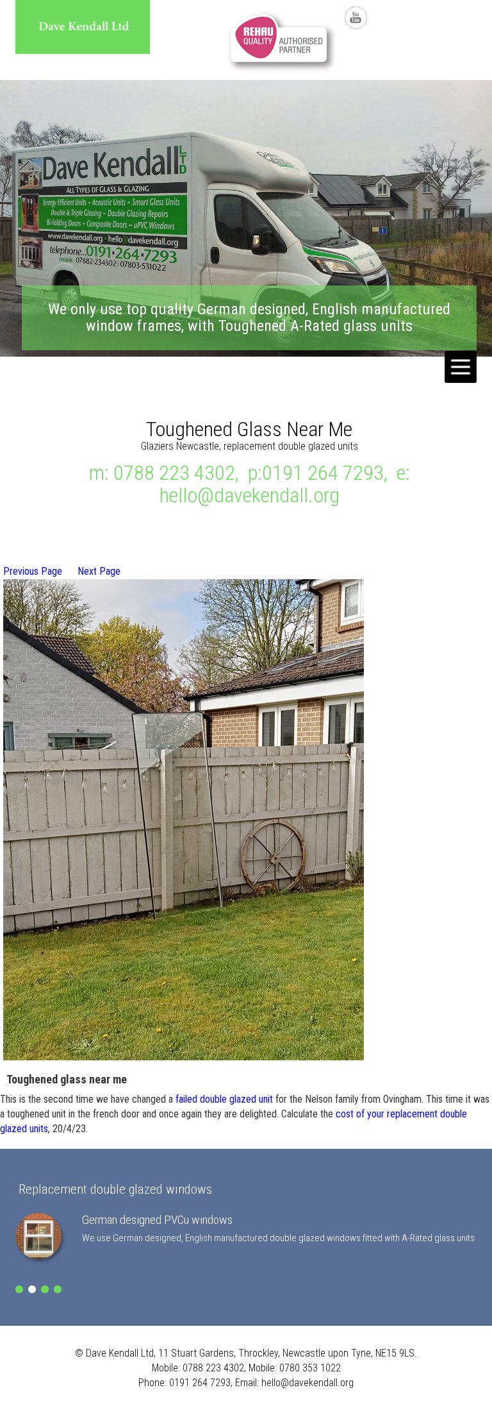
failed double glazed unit (224, 1099)
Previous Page (32, 571)
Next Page (99, 571)
